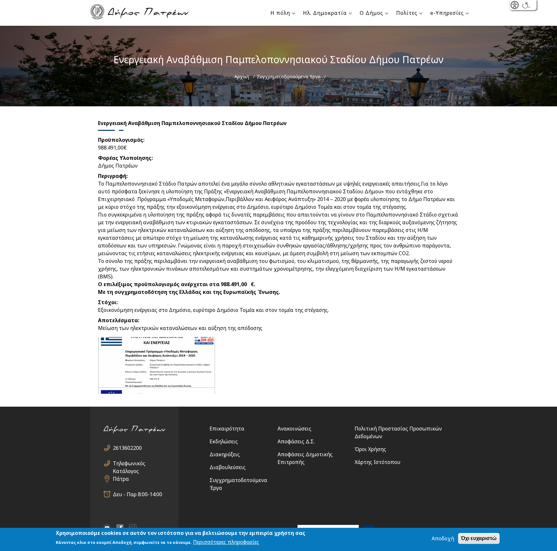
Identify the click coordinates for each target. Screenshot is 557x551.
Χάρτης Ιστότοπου (377, 462)
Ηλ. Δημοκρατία (325, 12)
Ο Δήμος (371, 12)
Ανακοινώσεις (294, 428)
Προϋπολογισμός (120, 139)
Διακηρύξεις (225, 454)
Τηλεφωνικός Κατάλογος (129, 463)
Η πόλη (280, 12)
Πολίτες (406, 12)
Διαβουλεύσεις (228, 467)
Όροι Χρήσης (370, 449)
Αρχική (241, 76)
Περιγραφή (112, 175)
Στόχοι (107, 302)
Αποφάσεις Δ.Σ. (296, 441)
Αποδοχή (443, 538)
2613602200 (127, 447)
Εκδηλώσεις (224, 441)
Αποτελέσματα (118, 320)
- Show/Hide (515, 5)
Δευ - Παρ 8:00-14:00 (137, 494)
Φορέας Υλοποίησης (124, 157)
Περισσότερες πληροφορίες (226, 542)
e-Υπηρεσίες (447, 12)
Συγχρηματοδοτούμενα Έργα (288, 76)
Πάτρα (121, 478)
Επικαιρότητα (227, 428)
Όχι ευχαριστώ (479, 538)
